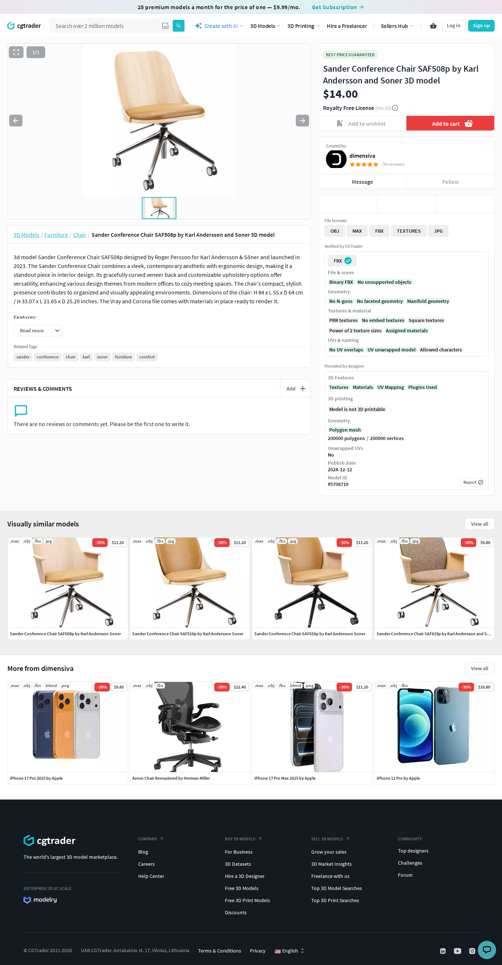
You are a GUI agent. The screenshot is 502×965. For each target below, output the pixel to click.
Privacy (258, 950)
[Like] (348, 204)
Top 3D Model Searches (336, 888)
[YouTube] (458, 951)
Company (147, 838)
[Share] (465, 204)
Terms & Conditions (219, 950)
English (286, 951)
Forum (405, 875)
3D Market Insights (331, 864)
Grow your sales (329, 851)
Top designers (413, 850)
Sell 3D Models (327, 838)
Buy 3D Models (240, 838)
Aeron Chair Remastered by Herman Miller (171, 778)
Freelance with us (330, 876)
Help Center (151, 876)
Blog (143, 851)
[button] (165, 26)
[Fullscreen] (16, 52)
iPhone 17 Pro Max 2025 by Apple (285, 778)
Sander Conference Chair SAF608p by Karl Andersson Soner (65, 633)
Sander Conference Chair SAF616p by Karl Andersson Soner (309, 633)
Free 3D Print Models (247, 900)
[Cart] (433, 26)
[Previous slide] (15, 120)
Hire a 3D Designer (245, 876)
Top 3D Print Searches (335, 900)
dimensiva (362, 155)
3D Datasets (238, 864)
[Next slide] (302, 120)
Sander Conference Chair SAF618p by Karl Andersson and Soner (436, 633)
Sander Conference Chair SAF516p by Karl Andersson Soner (187, 633)
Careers (146, 864)
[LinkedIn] (443, 951)
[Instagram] (472, 951)
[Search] (178, 26)
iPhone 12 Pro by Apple (398, 778)
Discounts (236, 912)
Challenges (410, 862)
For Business (238, 851)
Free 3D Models (241, 888)
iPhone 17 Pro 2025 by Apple (36, 778)
